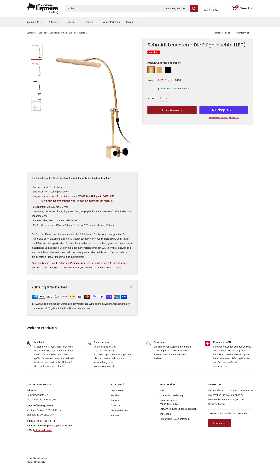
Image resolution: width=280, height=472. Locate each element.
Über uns (88, 22)
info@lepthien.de (43, 430)
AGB (162, 390)
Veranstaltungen (111, 22)
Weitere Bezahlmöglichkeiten (224, 117)
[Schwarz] (168, 70)
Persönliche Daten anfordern (174, 418)
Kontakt (129, 22)
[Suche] (194, 8)
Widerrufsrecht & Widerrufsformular (168, 402)
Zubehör (52, 22)
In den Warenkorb (172, 110)
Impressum (165, 413)
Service (70, 22)
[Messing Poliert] (151, 70)
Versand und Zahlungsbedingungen (178, 408)
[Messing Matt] (159, 70)
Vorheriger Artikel (222, 33)
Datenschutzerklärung (171, 395)
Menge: (151, 98)
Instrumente (33, 22)
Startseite (31, 33)
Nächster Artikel (243, 33)
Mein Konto (211, 10)
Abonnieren (219, 423)
